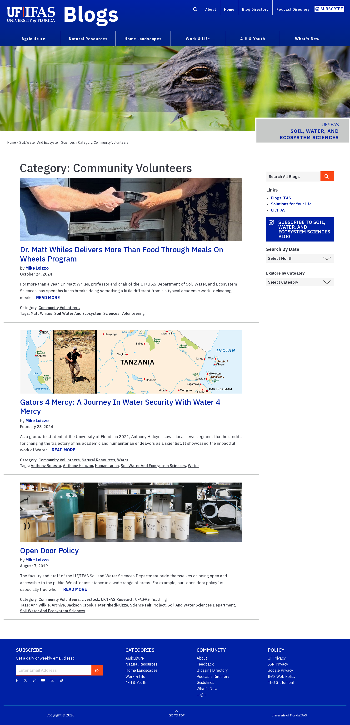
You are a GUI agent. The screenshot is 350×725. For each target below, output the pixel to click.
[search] (327, 176)
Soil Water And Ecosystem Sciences (87, 313)
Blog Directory (255, 9)
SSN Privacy (278, 664)
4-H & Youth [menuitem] (252, 38)
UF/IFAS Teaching (151, 599)
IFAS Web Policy (281, 676)
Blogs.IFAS (281, 198)
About (210, 9)
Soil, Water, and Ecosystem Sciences (47, 142)
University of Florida (286, 715)
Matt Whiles (41, 313)
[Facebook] (17, 680)
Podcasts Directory (213, 676)
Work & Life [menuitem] (198, 38)
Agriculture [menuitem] (33, 38)
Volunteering (133, 313)
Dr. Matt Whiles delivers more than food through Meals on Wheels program (121, 253)
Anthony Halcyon (78, 465)
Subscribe (331, 8)
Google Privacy (280, 670)
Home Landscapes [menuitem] (143, 38)
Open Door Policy (49, 550)
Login (201, 694)
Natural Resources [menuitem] (88, 38)
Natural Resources (98, 460)
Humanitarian (107, 465)
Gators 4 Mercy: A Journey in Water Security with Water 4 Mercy (120, 406)
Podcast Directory (293, 9)
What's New (207, 688)
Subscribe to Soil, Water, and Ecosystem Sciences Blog (304, 229)
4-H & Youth (135, 682)
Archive (58, 605)
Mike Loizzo (37, 268)
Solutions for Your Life (291, 204)
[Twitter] (25, 680)
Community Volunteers (59, 307)
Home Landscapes (141, 670)
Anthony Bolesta (46, 465)
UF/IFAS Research (117, 599)
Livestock (90, 599)
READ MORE (48, 297)
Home (229, 9)
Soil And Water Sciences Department (201, 605)
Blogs (91, 13)
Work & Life (135, 676)
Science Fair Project (148, 605)
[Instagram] (61, 680)
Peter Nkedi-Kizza (111, 605)
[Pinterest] (34, 680)
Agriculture (134, 658)
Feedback (205, 664)
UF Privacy (277, 658)
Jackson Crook (80, 605)
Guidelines (205, 682)
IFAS (303, 715)
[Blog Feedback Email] (52, 680)
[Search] (195, 10)
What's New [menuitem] (307, 38)
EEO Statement (281, 682)
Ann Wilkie (40, 605)
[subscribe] (96, 670)
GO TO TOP (177, 715)
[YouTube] (43, 680)
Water (122, 460)
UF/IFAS (278, 210)
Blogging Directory (212, 670)
